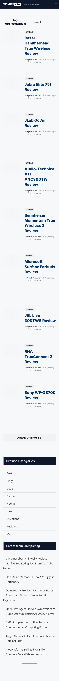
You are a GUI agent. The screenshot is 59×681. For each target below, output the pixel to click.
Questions (13, 519)
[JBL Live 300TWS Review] (12, 314)
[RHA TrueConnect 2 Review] (12, 350)
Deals (10, 488)
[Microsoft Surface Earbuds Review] (12, 260)
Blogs (10, 481)
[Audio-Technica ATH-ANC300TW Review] (12, 168)
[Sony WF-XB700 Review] (12, 391)
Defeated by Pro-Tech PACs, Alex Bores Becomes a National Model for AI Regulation (28, 595)
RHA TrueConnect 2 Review (38, 356)
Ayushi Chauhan (34, 59)
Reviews (12, 526)
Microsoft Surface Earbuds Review (40, 266)
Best (9, 473)
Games (11, 496)
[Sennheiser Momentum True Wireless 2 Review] (12, 214)
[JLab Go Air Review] (12, 119)
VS (8, 534)
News (10, 511)
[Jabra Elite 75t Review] (12, 83)
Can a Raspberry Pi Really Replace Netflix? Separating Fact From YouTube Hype (28, 563)
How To (11, 503)
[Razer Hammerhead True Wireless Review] (12, 37)
